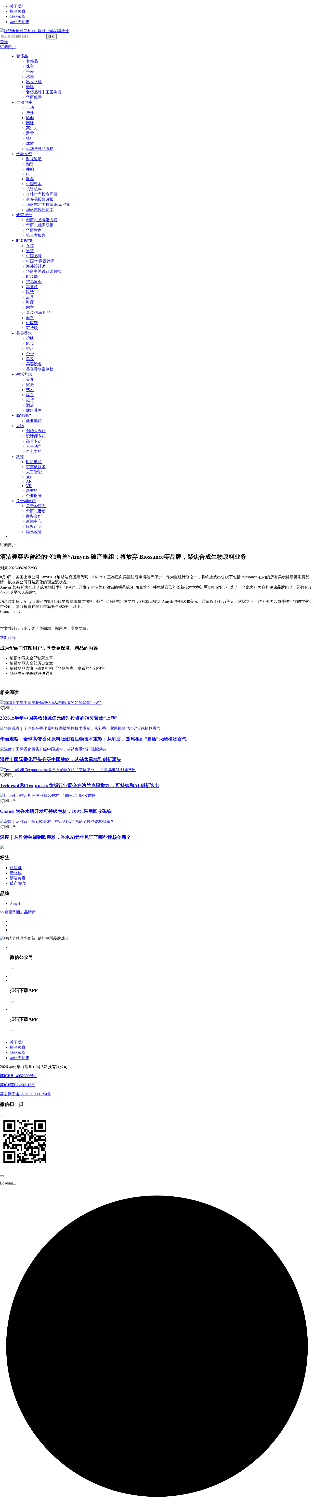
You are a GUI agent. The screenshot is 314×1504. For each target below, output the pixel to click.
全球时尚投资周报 (41, 194)
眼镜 (30, 292)
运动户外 (24, 102)
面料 (30, 318)
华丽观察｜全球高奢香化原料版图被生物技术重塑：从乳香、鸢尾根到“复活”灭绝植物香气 (93, 738)
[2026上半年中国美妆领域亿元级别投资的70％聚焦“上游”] (51, 703)
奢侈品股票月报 (39, 199)
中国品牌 (34, 256)
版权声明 (34, 526)
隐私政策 (34, 532)
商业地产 (24, 415)
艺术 (30, 390)
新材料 (32, 490)
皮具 (30, 297)
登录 (4, 42)
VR (29, 486)
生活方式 (24, 374)
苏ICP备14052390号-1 (18, 1076)
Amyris (15, 903)
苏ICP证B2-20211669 (17, 1085)
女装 (30, 246)
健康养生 (34, 410)
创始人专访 (36, 431)
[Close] (12, 968)
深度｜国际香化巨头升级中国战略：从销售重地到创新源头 (60, 759)
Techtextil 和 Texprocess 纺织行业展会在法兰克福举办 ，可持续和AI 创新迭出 (79, 785)
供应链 (32, 323)
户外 (30, 113)
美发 (30, 359)
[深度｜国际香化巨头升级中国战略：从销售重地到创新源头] (53, 749)
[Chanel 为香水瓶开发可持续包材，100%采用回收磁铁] (48, 795)
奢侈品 (22, 56)
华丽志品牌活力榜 (41, 220)
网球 (30, 123)
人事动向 (34, 446)
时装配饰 (24, 240)
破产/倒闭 (18, 883)
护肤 (30, 338)
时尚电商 (34, 462)
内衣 (30, 307)
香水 (30, 348)
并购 (30, 169)
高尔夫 (32, 128)
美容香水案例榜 (39, 369)
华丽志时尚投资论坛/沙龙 (48, 204)
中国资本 (34, 184)
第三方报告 (36, 235)
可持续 (32, 328)
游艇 (30, 87)
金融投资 (24, 154)
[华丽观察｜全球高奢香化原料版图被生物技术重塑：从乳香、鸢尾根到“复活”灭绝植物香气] (80, 728)
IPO (29, 174)
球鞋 (30, 143)
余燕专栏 (34, 451)
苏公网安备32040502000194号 (25, 1094)
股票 (30, 179)
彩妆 (30, 343)
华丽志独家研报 (39, 225)
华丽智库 (18, 16)
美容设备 (34, 364)
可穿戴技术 (36, 467)
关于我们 (18, 6)
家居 (30, 384)
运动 (30, 107)
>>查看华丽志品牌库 (18, 912)
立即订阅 (8, 637)
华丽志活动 (36, 511)
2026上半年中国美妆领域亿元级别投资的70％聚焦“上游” (59, 718)
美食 (30, 379)
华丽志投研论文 (39, 210)
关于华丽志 (26, 501)
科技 (20, 457)
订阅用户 (8, 47)
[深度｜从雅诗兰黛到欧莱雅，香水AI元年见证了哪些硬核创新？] (57, 821)
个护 (30, 354)
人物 (20, 426)
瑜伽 (30, 118)
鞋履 (30, 302)
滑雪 (30, 133)
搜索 (51, 36)
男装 (30, 251)
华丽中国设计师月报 (43, 271)
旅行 (30, 400)
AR (29, 481)
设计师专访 (36, 436)
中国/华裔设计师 (40, 261)
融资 (30, 164)
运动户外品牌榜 (39, 149)
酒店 (30, 405)
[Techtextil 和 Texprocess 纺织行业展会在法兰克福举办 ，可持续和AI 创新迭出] (68, 770)
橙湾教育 (18, 11)
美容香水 (24, 333)
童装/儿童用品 (38, 312)
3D (28, 477)
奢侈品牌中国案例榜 (43, 92)
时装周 (32, 276)
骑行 (30, 138)
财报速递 (34, 159)
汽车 (30, 76)
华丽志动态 (19, 22)
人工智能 (34, 472)
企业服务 (34, 495)
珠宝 (30, 66)
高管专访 (34, 441)
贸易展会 (34, 282)
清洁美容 (18, 878)
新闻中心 (34, 521)
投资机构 (34, 189)
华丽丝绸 (34, 97)
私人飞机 (34, 82)
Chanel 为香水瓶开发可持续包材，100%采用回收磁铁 (56, 811)
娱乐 (30, 395)
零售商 (32, 287)
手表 (30, 71)
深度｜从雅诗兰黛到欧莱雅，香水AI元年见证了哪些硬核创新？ (65, 837)
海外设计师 (36, 266)
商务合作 (34, 516)
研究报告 (24, 215)
